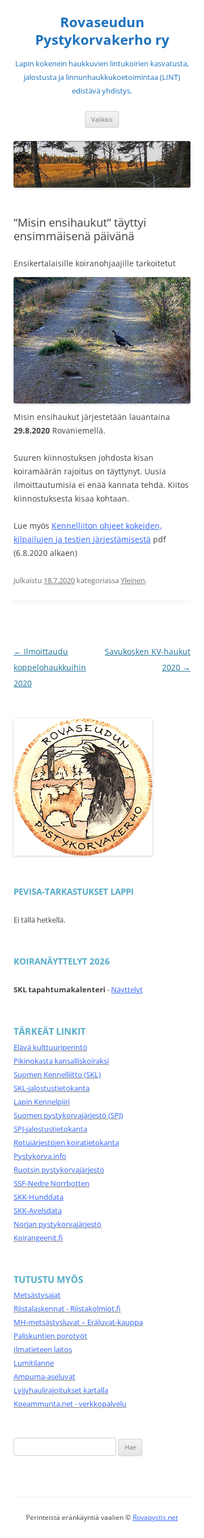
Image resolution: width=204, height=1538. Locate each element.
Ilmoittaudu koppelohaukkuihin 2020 (50, 667)
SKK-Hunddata (38, 1197)
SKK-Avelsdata (38, 1210)
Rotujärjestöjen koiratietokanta (66, 1142)
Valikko (102, 119)
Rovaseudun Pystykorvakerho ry (102, 31)
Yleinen (133, 580)
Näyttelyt (127, 989)
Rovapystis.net (155, 1517)
